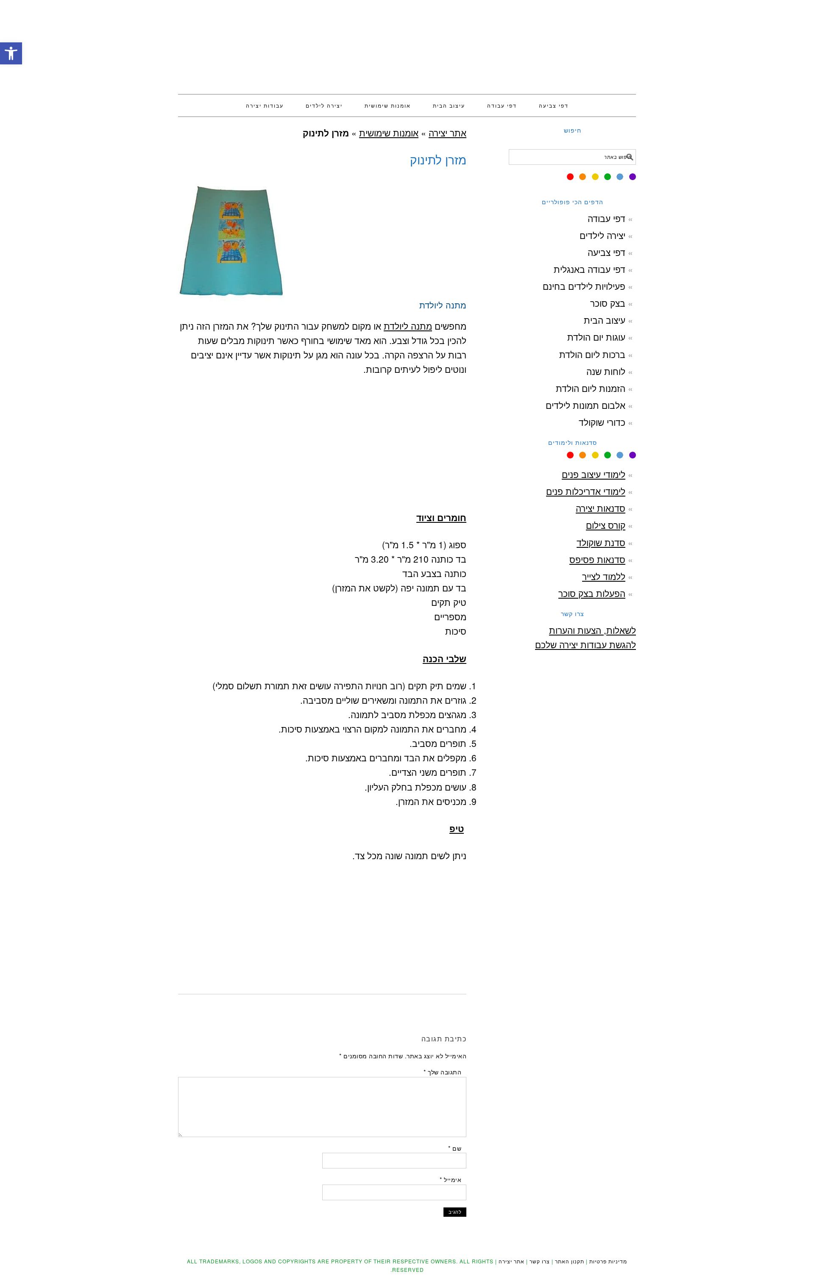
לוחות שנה (605, 371)
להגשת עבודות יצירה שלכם (585, 644)
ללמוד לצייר (603, 576)
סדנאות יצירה (600, 508)
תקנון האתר (569, 1261)
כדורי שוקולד (602, 422)
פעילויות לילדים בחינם (584, 286)
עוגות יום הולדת (596, 336)
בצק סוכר (607, 303)
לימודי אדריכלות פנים (585, 491)
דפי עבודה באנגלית (589, 269)
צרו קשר (540, 1261)
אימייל (450, 1179)
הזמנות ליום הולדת (590, 388)
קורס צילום (605, 525)
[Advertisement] (322, 370)
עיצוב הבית (604, 320)
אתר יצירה (407, 43)
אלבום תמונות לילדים (585, 405)
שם (454, 1148)
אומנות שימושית (388, 132)
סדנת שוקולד (601, 542)
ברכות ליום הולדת (592, 354)
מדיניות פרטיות (608, 1261)
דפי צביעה (606, 252)
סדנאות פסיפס (597, 559)
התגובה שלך (442, 1072)
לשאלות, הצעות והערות (592, 630)
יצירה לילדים (602, 235)
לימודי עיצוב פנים (593, 474)
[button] (11, 53)
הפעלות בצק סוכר (591, 593)
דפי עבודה (606, 218)
